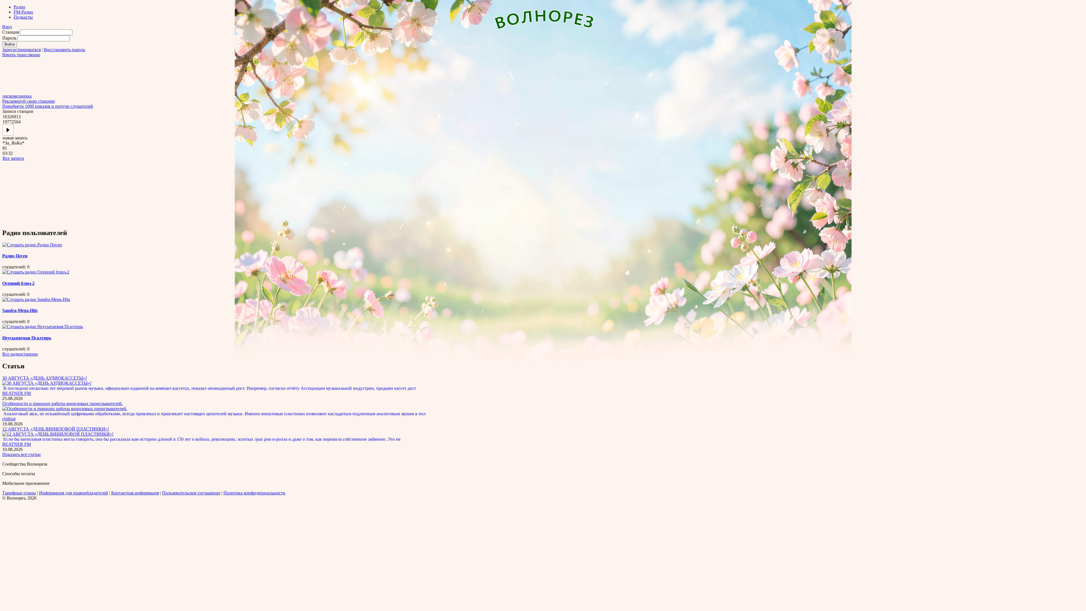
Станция (10, 32)
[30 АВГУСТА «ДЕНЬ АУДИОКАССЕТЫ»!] (46, 383)
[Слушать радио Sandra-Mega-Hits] (36, 299)
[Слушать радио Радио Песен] (32, 244)
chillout (9, 418)
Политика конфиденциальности (254, 492)
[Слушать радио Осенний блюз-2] (35, 272)
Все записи (13, 158)
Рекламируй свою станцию (28, 101)
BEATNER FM (16, 393)
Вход (7, 26)
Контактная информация (135, 492)
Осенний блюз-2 (18, 283)
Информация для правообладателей (73, 492)
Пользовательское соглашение (191, 492)
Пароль (9, 38)
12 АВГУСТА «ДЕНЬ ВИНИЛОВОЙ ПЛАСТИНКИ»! (55, 429)
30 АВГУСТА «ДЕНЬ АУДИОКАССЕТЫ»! (44, 378)
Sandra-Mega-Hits (20, 310)
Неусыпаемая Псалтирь (26, 337)
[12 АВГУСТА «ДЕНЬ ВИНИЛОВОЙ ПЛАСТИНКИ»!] (57, 434)
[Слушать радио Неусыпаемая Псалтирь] (42, 326)
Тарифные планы (19, 492)
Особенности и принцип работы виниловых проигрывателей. (62, 403)
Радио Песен (14, 255)
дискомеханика (17, 96)
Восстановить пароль (64, 49)
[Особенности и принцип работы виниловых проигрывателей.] (64, 408)
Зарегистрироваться (21, 49)
